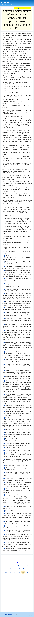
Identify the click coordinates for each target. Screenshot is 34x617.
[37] (3, 434)
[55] (3, 526)
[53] (3, 513)
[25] (3, 352)
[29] (3, 376)
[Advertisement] (17, 594)
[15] (3, 283)
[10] (3, 256)
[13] (3, 270)
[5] (3, 234)
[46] (3, 472)
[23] (3, 330)
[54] (3, 521)
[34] (3, 418)
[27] (3, 364)
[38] (3, 439)
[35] (3, 429)
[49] (3, 489)
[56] (3, 530)
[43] (3, 459)
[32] (3, 405)
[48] (3, 482)
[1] (3, 207)
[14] (3, 278)
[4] (3, 226)
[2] (3, 215)
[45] (3, 468)
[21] (3, 318)
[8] (3, 247)
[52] (3, 511)
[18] (3, 301)
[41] (3, 450)
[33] (3, 411)
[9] (3, 251)
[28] (3, 370)
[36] (3, 432)
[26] (3, 359)
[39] (3, 443)
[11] (3, 262)
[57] (3, 534)
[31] (3, 394)
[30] (3, 381)
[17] (3, 293)
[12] (3, 266)
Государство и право (23, 8)
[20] (3, 312)
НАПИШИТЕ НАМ (6, 614)
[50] (3, 495)
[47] (3, 478)
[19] (3, 307)
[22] (3, 324)
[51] (3, 506)
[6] (3, 236)
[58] (3, 542)
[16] (3, 289)
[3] (3, 218)
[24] (3, 342)
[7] (3, 241)
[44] (3, 465)
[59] (3, 548)
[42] (3, 453)
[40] (3, 447)
